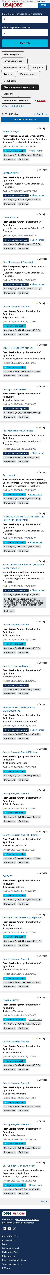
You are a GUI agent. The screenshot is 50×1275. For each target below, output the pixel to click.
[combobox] (25, 19)
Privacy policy (8, 1256)
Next (43, 1201)
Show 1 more (35, 151)
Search (25, 43)
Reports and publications (14, 1260)
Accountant (9, 475)
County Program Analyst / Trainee (21, 835)
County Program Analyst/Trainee (20, 752)
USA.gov (6, 1268)
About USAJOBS (10, 1236)
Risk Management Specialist (18, 262)
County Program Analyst (16, 306)
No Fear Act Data (10, 1252)
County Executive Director (17, 389)
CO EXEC (8, 876)
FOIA (4, 1244)
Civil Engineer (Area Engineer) (19, 1165)
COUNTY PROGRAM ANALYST (19, 348)
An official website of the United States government (25, 1)
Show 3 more (35, 542)
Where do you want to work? (16, 27)
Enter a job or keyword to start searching (22, 14)
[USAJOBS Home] (13, 5)
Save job (43, 128)
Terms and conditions (12, 1264)
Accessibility (8, 1240)
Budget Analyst (11, 131)
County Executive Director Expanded (22, 917)
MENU (44, 5)
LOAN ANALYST (11, 173)
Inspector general (10, 1248)
